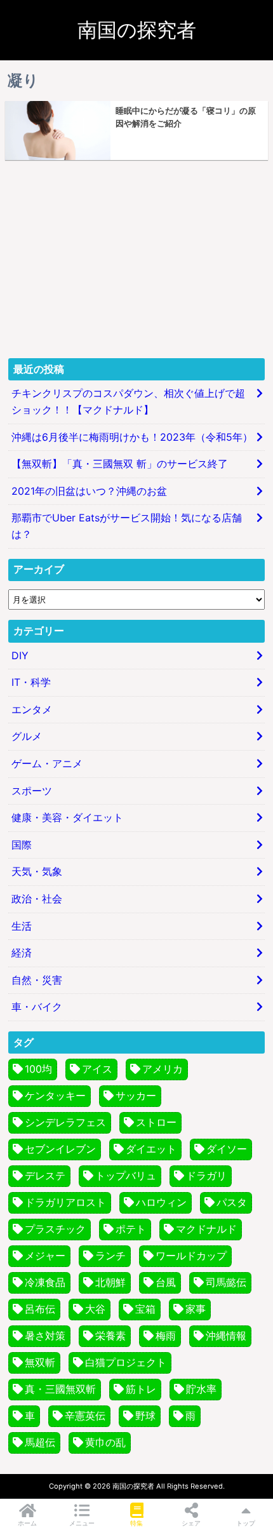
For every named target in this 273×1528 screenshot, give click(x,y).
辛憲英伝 (85, 1415)
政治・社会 (36, 898)
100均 (38, 1068)
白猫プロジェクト (125, 1362)
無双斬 (40, 1362)
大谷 (95, 1309)
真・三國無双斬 (60, 1389)
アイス (97, 1068)
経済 (21, 952)
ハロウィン (161, 1202)
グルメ (26, 736)
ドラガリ (206, 1175)
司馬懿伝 (226, 1282)
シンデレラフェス (65, 1122)
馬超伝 (40, 1442)
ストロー (156, 1122)
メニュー (82, 1523)
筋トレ (141, 1389)
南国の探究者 (136, 30)
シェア (191, 1523)
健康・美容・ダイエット (67, 817)
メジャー (45, 1255)
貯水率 (201, 1389)
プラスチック (55, 1229)
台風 (166, 1282)
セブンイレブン (60, 1149)
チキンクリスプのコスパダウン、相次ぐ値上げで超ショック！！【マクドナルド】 (128, 401)
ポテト (131, 1229)
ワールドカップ (191, 1255)
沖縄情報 (226, 1335)
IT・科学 (31, 682)
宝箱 (145, 1309)
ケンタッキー (55, 1095)
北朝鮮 (110, 1282)
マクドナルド (206, 1229)
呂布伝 (40, 1309)
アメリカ (162, 1068)
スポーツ (31, 790)
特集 (136, 1523)
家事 (195, 1309)
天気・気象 (36, 871)
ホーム (27, 1523)
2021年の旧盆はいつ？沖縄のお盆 (89, 491)
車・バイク (36, 1006)
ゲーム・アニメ (47, 763)
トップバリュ (125, 1175)
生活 (21, 926)
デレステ (45, 1175)
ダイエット (151, 1149)
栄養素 (110, 1335)
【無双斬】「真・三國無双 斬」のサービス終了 (119, 463)
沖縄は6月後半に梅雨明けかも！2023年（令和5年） (132, 437)
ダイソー (226, 1149)
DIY (20, 655)
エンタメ (31, 709)
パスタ (231, 1202)
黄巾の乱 (105, 1442)
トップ (245, 1523)
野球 (145, 1415)
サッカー (136, 1095)
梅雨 (166, 1335)
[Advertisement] (136, 259)
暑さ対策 (45, 1335)
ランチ (110, 1255)
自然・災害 (36, 980)
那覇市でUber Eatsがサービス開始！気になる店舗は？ (126, 525)
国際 (21, 844)
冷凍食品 (45, 1282)
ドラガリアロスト (65, 1202)
